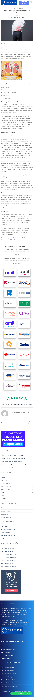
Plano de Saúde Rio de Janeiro (9, 566)
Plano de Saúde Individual (7, 548)
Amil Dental (4, 508)
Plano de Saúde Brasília (7, 563)
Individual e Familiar (6, 483)
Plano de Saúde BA (20, 608)
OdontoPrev (4, 514)
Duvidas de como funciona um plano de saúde (13, 459)
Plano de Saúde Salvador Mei (8, 554)
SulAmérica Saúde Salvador (8, 529)
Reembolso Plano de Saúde (8, 468)
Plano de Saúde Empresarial (8, 557)
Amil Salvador (4, 526)
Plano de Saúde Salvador (17, 8)
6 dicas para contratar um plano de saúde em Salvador (15, 465)
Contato (3, 499)
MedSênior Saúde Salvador (8, 536)
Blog (2, 496)
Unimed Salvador (5, 533)
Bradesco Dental (5, 511)
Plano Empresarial (6, 486)
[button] (21, 693)
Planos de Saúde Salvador (20, 17)
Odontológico (4, 492)
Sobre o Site (4, 480)
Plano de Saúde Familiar (7, 551)
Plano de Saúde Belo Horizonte (9, 560)
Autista (3, 423)
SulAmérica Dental (6, 517)
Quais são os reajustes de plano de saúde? (12, 455)
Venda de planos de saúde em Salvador (11, 462)
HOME (3, 477)
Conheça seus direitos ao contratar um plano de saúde (25, 423)
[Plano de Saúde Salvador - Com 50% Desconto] (9, 2)
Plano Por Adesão (6, 489)
